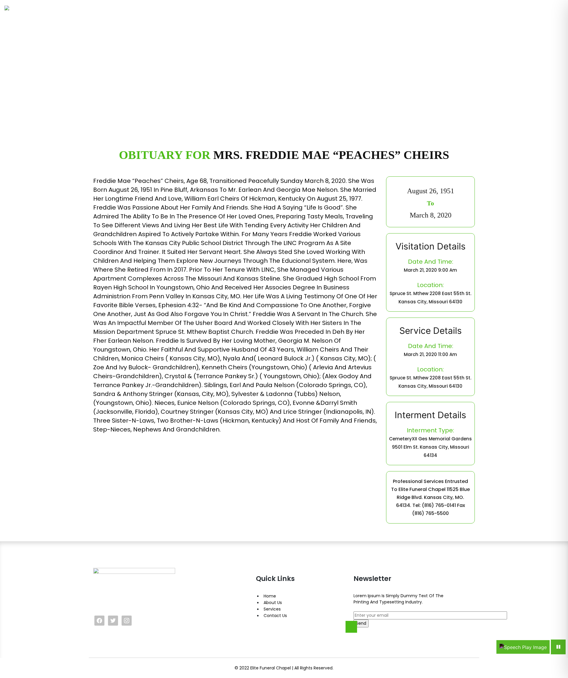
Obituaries (298, 18)
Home (267, 18)
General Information (399, 18)
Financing (509, 18)
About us (447, 18)
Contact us (546, 18)
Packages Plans (341, 18)
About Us (273, 602)
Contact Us (275, 616)
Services (272, 609)
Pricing (478, 18)
